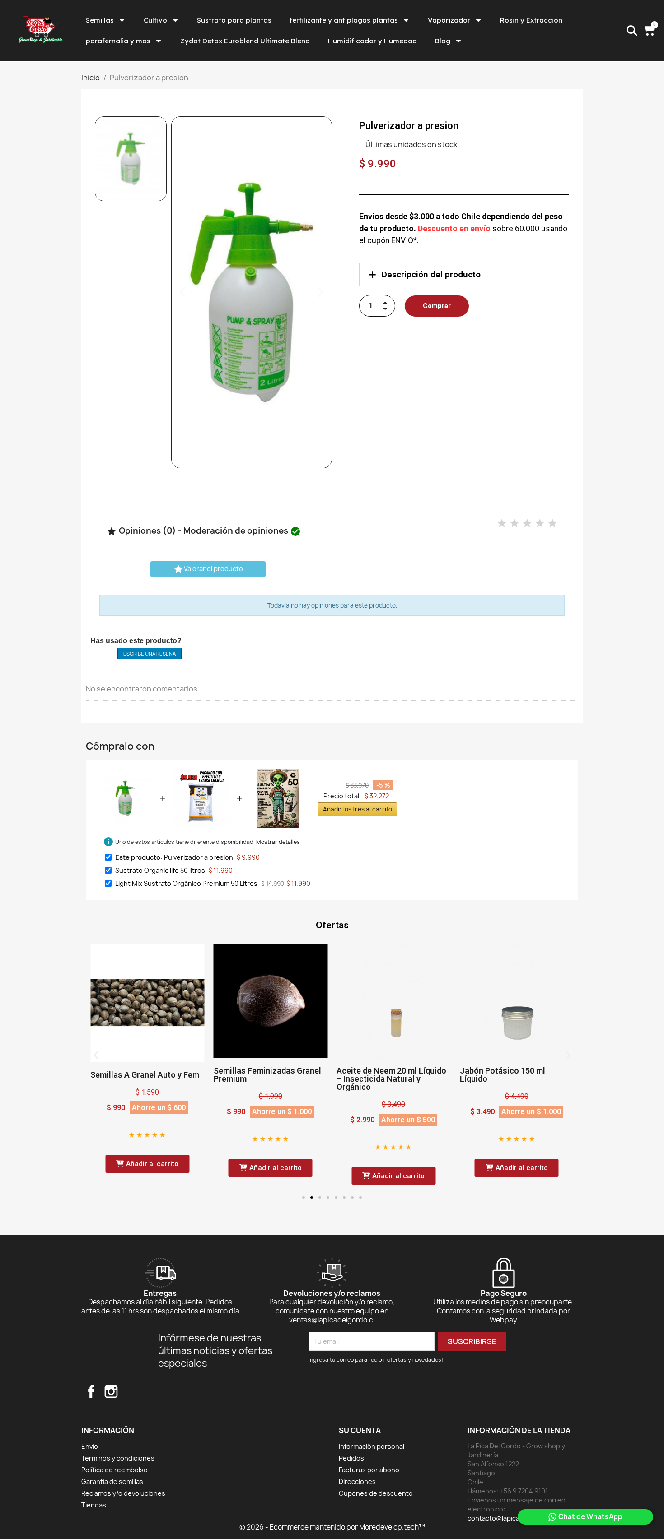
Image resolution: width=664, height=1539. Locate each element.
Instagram (111, 1391)
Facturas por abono (369, 1469)
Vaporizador (449, 20)
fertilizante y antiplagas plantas (344, 20)
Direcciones (357, 1481)
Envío (89, 1446)
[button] (182, 292)
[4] (539, 523)
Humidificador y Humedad (372, 41)
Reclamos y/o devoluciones (123, 1493)
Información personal (371, 1446)
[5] (552, 523)
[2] (514, 523)
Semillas (100, 20)
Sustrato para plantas (234, 20)
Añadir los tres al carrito (357, 809)
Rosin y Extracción (531, 20)
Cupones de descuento (376, 1493)
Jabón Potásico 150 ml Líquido (502, 1074)
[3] (527, 523)
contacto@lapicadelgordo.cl (511, 1518)
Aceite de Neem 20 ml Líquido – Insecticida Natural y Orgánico (391, 1079)
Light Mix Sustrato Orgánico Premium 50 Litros (186, 883)
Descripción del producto (431, 274)
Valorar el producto (208, 569)
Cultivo (155, 20)
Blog (442, 41)
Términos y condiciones (117, 1458)
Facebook (91, 1391)
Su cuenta (360, 1430)
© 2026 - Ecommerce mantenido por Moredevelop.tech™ (332, 1527)
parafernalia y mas (118, 41)
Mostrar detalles (278, 842)
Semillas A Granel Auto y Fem (144, 1074)
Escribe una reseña (149, 653)
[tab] (464, 274)
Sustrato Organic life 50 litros (160, 870)
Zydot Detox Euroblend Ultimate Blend (245, 41)
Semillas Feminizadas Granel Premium (267, 1074)
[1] (501, 523)
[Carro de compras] (650, 30)
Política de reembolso (114, 1469)
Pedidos (351, 1458)
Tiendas (93, 1505)
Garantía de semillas (112, 1481)
